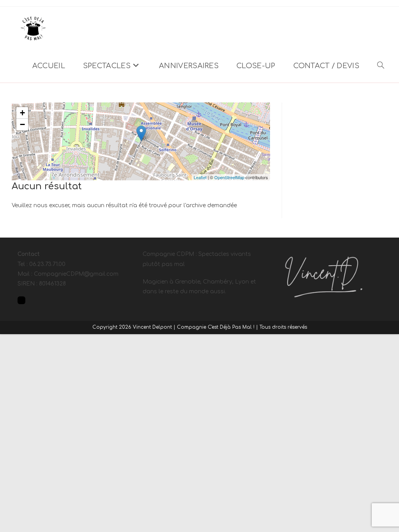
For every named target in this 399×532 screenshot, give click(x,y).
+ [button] (22, 113)
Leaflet (200, 177)
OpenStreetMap (229, 177)
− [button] (22, 124)
